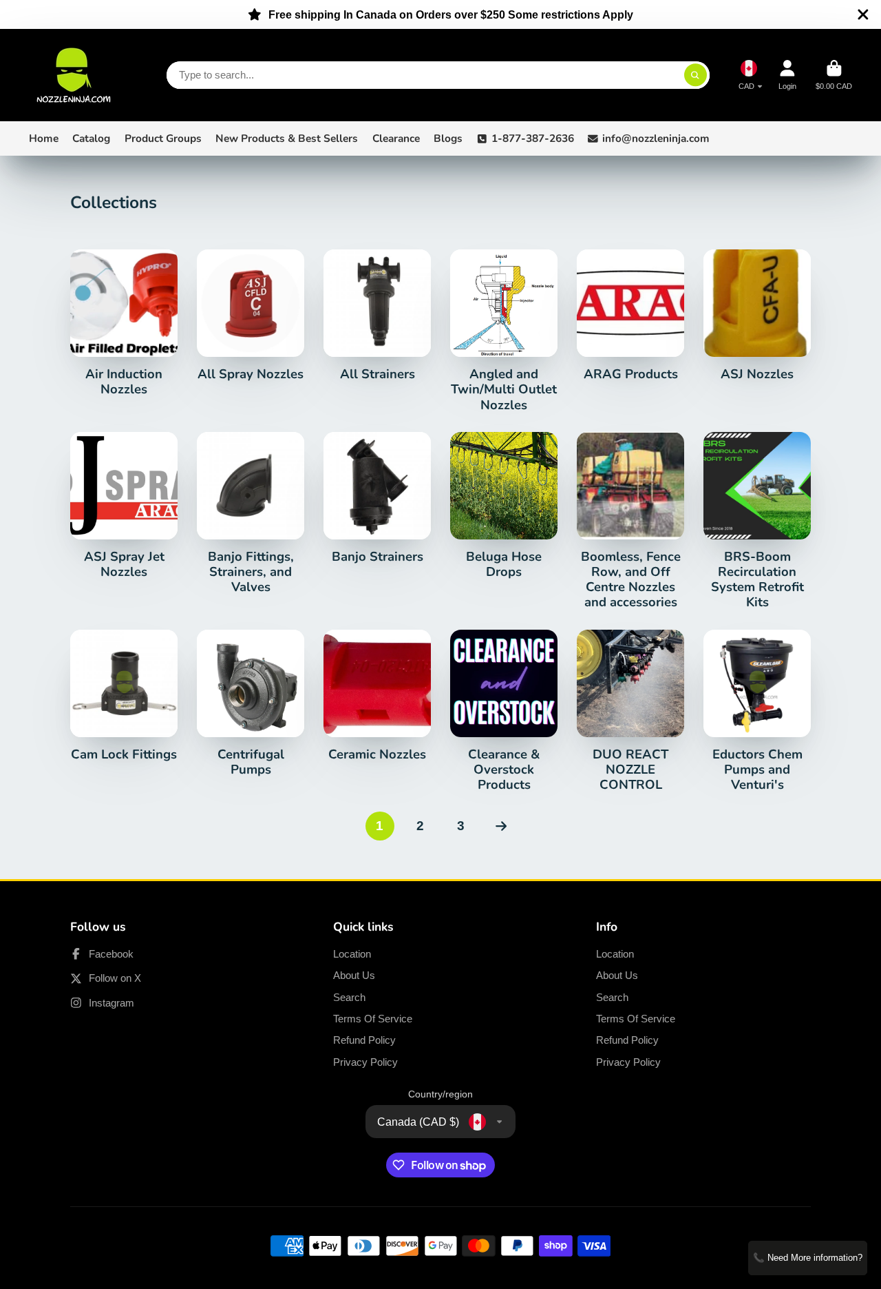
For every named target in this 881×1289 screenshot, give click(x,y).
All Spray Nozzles (250, 315)
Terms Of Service (372, 1018)
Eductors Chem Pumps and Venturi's (757, 711)
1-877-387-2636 (532, 138)
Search (349, 997)
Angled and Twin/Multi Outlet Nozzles (504, 331)
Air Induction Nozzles (124, 323)
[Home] (73, 75)
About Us (354, 975)
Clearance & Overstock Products (504, 711)
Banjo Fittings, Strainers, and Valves (250, 513)
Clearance (396, 138)
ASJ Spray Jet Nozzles (124, 505)
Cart (834, 75)
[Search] (696, 75)
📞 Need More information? (807, 1257)
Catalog (91, 138)
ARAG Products (630, 315)
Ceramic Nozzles (377, 696)
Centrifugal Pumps (250, 703)
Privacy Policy (365, 1062)
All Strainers (377, 315)
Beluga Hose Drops (504, 505)
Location (352, 954)
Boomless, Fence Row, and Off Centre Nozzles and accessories (630, 521)
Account (787, 75)
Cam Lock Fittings (124, 696)
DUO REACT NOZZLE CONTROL (630, 711)
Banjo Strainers (377, 498)
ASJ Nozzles (757, 315)
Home (44, 138)
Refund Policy (364, 1040)
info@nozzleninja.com (656, 138)
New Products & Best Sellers (286, 138)
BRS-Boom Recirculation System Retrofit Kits (757, 521)
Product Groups (163, 138)
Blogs (448, 138)
